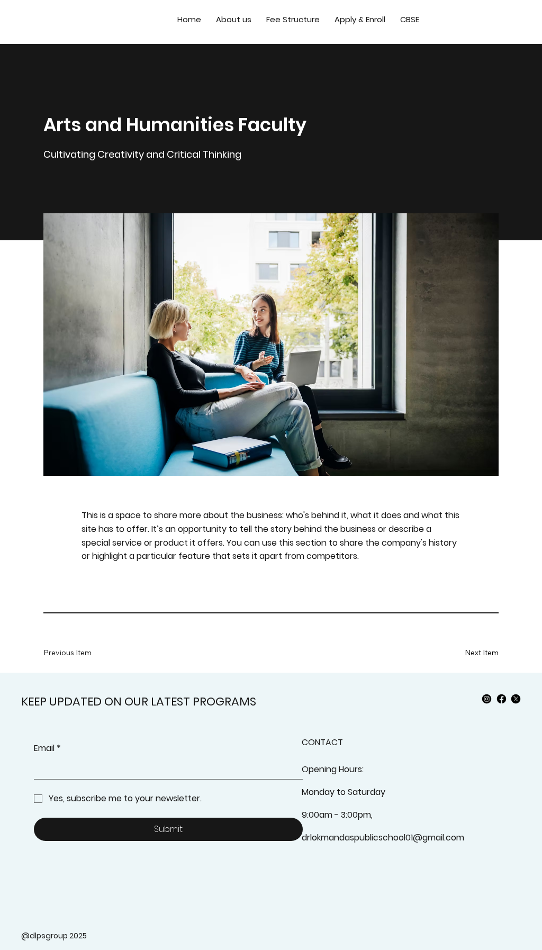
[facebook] (501, 699)
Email (47, 748)
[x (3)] (516, 699)
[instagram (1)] (487, 699)
